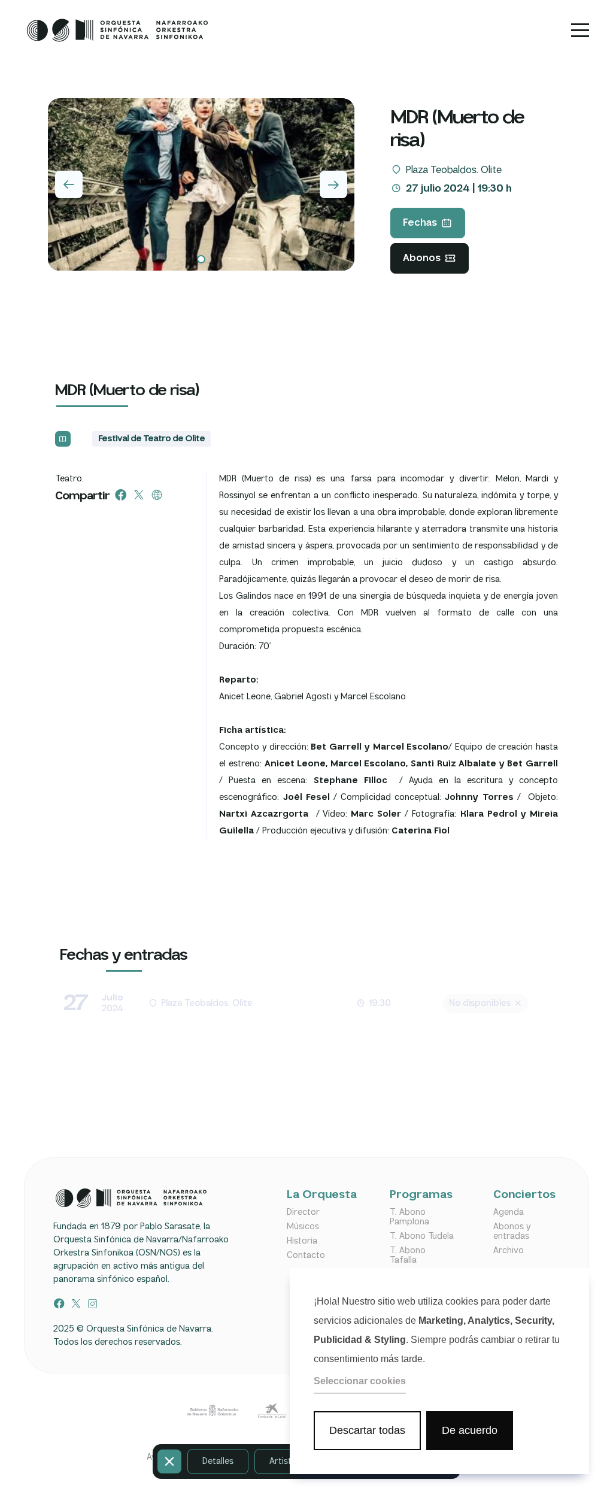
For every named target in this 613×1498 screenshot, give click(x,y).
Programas (421, 1195)
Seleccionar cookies (360, 1381)
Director (303, 1212)
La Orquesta (319, 1195)
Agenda (508, 1212)
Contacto (306, 1256)
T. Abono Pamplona (409, 1217)
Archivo (508, 1251)
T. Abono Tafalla (408, 1255)
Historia (302, 1241)
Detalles (217, 1461)
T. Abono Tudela (422, 1236)
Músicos (303, 1227)
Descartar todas (367, 1430)
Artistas (285, 1461)
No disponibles (480, 1003)
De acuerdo (469, 1430)
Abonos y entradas (511, 1231)
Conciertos (524, 1195)
